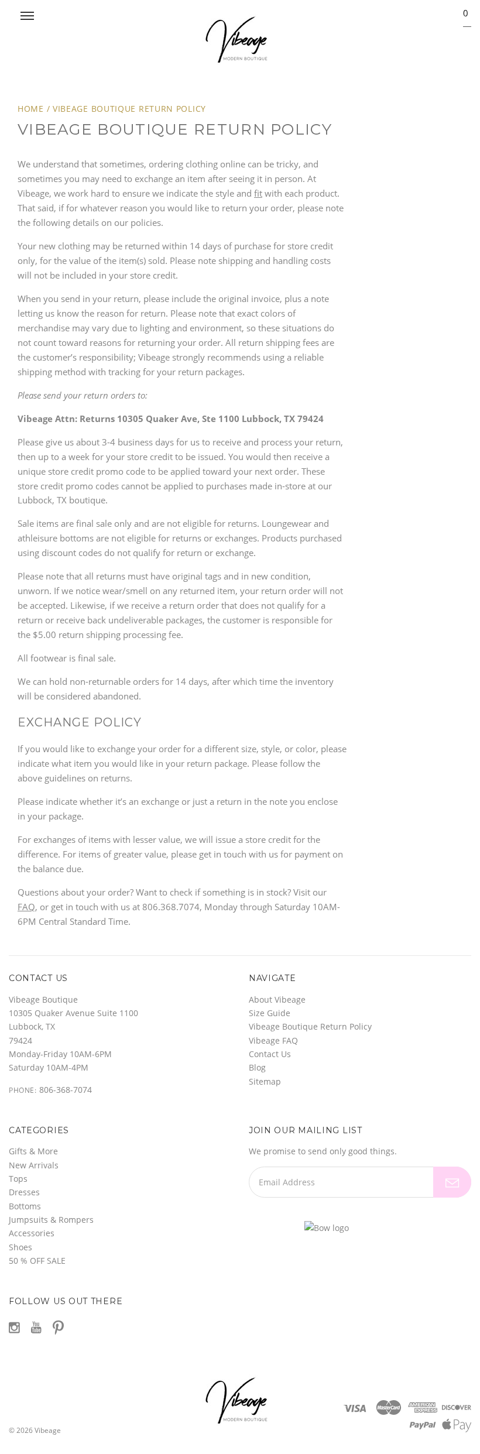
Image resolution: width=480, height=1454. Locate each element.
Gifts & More (33, 1151)
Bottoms (25, 1206)
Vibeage (48, 1430)
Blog (257, 1067)
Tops (18, 1178)
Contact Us (270, 1053)
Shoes (20, 1247)
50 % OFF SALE (37, 1260)
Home (31, 108)
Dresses (24, 1192)
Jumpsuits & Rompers (51, 1219)
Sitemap (265, 1081)
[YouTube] (36, 1327)
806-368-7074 (65, 1089)
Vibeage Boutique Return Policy (129, 108)
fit (258, 193)
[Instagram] (14, 1327)
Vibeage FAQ (273, 1040)
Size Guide (269, 1013)
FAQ (26, 907)
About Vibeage (277, 999)
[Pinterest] (58, 1326)
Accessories (31, 1233)
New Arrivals (34, 1165)
